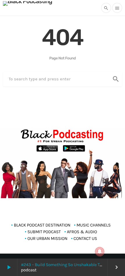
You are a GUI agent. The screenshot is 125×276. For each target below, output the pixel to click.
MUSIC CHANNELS (93, 225)
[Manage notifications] (99, 251)
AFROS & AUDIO (82, 231)
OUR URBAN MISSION (47, 238)
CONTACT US (85, 238)
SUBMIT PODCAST (44, 231)
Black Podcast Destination (42, 225)
